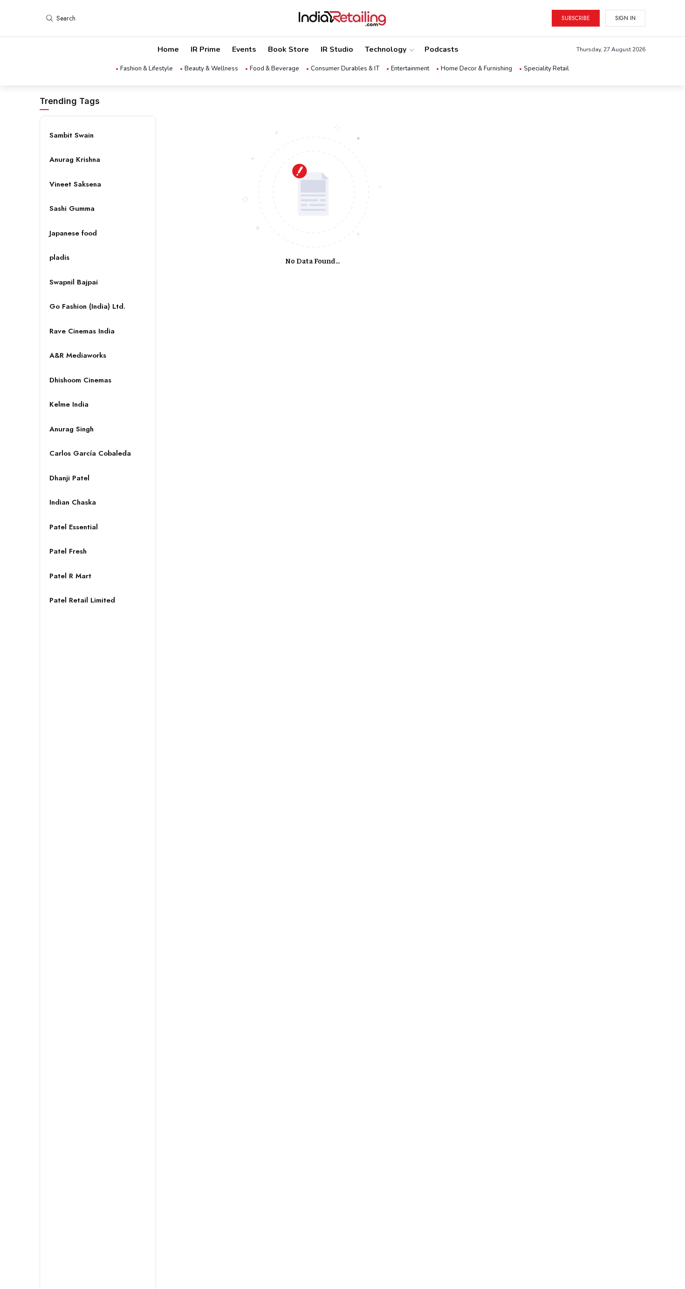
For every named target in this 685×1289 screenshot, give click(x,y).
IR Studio (337, 49)
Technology (385, 49)
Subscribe (576, 18)
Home (168, 49)
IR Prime (205, 49)
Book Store (288, 49)
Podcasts (442, 49)
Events (244, 49)
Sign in (625, 18)
